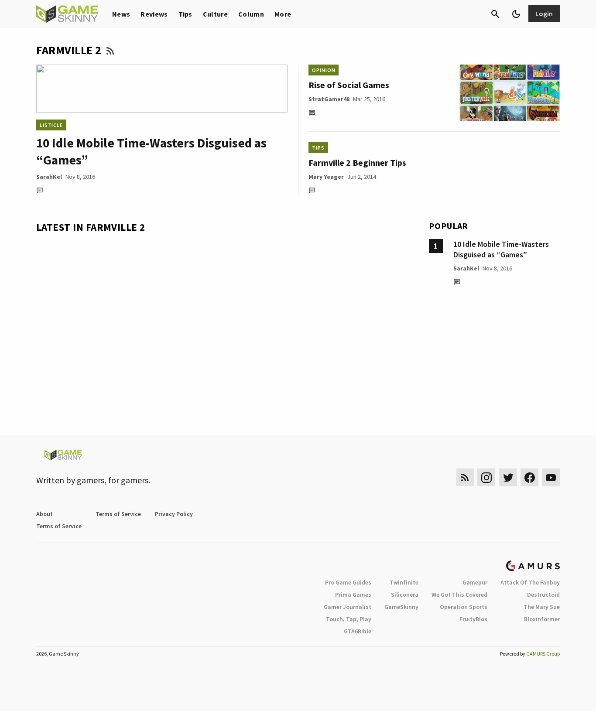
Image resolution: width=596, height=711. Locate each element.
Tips (185, 14)
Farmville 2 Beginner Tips (357, 162)
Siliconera (404, 594)
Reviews (154, 14)
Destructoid (543, 594)
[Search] (495, 14)
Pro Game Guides (348, 582)
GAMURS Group (543, 653)
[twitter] (508, 477)
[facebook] (529, 477)
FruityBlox (473, 619)
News (121, 14)
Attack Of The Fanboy (530, 582)
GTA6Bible (357, 631)
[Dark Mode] (516, 14)
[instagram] (486, 477)
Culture (215, 14)
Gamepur (474, 582)
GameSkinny (401, 607)
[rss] (465, 477)
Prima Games (353, 594)
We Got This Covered (459, 594)
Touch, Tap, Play (348, 619)
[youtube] (551, 477)
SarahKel (49, 177)
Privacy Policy (174, 514)
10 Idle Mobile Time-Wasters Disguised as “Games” (501, 249)
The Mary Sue (542, 607)
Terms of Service (118, 514)
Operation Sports (463, 607)
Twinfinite (404, 582)
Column (251, 14)
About (44, 514)
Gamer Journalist (347, 607)
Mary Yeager (326, 177)
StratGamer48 (328, 99)
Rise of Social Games (348, 84)
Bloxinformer (542, 619)
